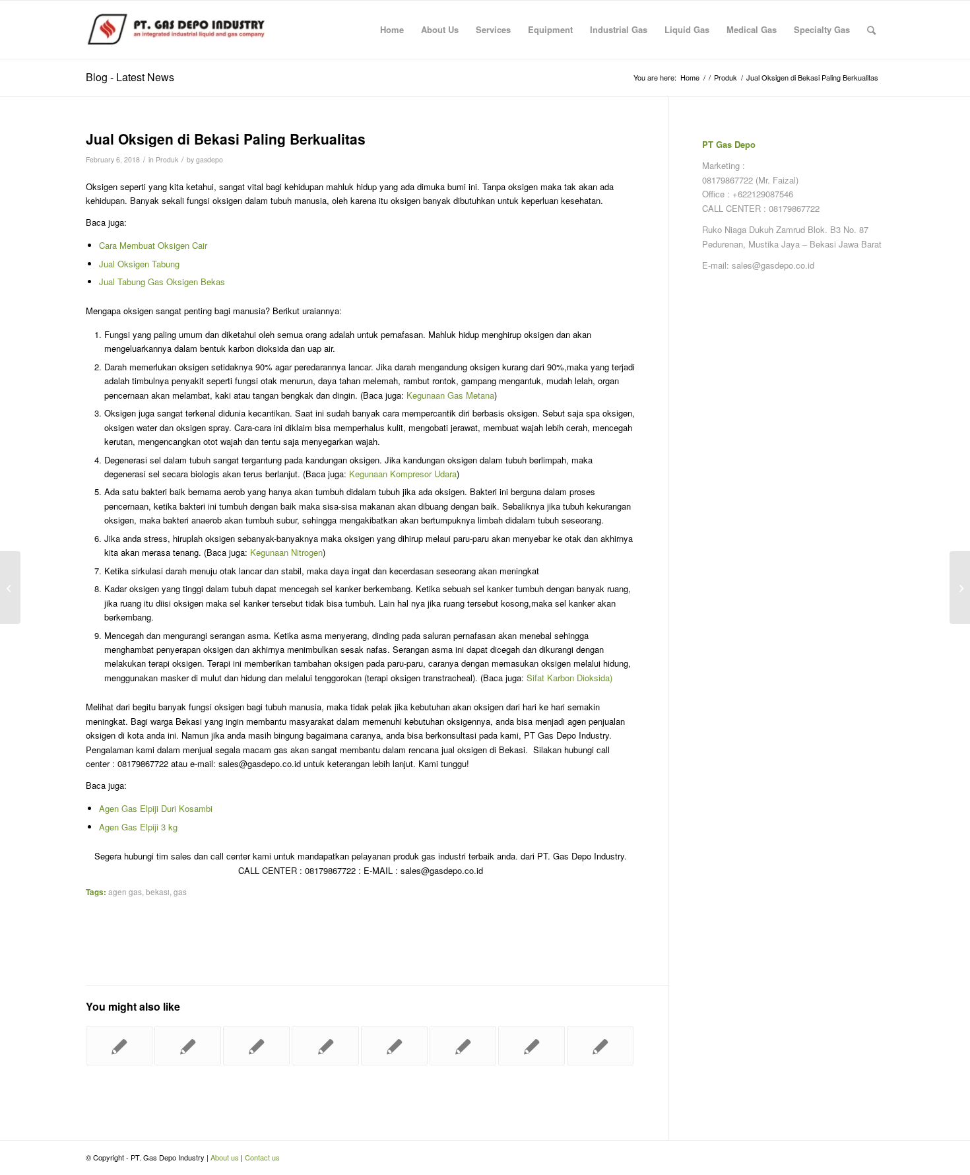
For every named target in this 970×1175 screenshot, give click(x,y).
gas (180, 892)
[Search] (871, 30)
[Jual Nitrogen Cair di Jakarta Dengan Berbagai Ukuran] (187, 1045)
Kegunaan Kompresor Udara (403, 473)
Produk (167, 159)
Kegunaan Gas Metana (450, 395)
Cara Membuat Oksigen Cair (153, 245)
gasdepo (209, 159)
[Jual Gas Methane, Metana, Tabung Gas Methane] (463, 1045)
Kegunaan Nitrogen (286, 552)
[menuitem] (392, 30)
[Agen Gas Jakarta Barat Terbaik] (531, 1045)
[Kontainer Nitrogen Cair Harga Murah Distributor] (600, 1045)
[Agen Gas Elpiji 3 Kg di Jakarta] (256, 1045)
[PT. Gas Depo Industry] (185, 30)
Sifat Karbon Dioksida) (569, 677)
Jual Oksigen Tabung (139, 263)
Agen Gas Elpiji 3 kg (138, 827)
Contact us (262, 1157)
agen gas (125, 892)
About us (224, 1157)
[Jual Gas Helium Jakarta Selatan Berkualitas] (10, 587)
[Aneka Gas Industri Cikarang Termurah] (325, 1045)
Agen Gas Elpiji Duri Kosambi (155, 808)
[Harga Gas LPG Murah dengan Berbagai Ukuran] (119, 1045)
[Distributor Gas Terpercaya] (394, 1045)
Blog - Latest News (130, 76)
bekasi (158, 892)
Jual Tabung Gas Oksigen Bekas (162, 281)
